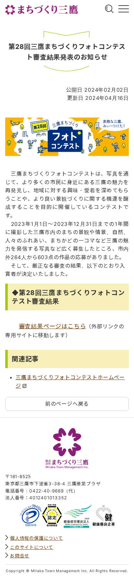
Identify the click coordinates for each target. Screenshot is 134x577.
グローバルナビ (123, 8)
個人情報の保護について (36, 538)
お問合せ (19, 555)
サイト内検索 (109, 8)
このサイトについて (31, 547)
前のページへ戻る (67, 403)
